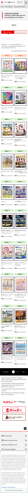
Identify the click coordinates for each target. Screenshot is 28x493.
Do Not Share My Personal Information (14, 490)
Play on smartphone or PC (10, 444)
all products (8, 32)
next (23, 372)
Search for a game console (10, 440)
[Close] (26, 453)
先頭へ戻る (25, 428)
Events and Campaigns (10, 449)
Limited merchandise (20, 32)
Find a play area (8, 435)
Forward (6, 372)
